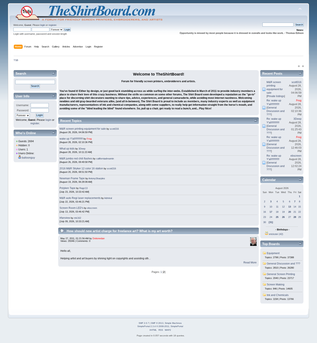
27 (289, 217)
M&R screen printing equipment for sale (83, 128)
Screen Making (275, 284)
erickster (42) (276, 234)
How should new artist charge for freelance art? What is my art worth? (120, 231)
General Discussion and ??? (276, 111)
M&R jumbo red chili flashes (76, 158)
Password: (23, 110)
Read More (250, 262)
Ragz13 (83, 188)
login (42, 25)
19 (283, 212)
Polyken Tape (67, 188)
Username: (22, 105)
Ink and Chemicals (278, 295)
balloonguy (28, 157)
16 (264, 212)
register (52, 25)
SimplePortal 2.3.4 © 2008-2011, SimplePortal (160, 326)
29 (299, 217)
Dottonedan (99, 238)
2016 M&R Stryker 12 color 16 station (82, 168)
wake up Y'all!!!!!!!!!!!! (71, 138)
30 (264, 222)
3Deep (81, 148)
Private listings (275, 96)
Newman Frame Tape (72, 178)
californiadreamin (105, 158)
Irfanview (65, 217)
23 (264, 217)
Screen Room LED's (71, 207)
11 (277, 206)
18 (277, 212)
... (150, 258)
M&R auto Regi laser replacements (80, 198)
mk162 (77, 218)
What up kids (67, 148)
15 (299, 206)
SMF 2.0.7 (144, 323)
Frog (89, 138)
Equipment (273, 253)
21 (294, 212)
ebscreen (92, 208)
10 (271, 206)
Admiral (108, 198)
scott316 (114, 128)
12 (283, 206)
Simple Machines (173, 323)
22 (299, 212)
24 (271, 217)
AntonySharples (96, 178)
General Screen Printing (281, 274)
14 (294, 206)
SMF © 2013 (157, 323)
